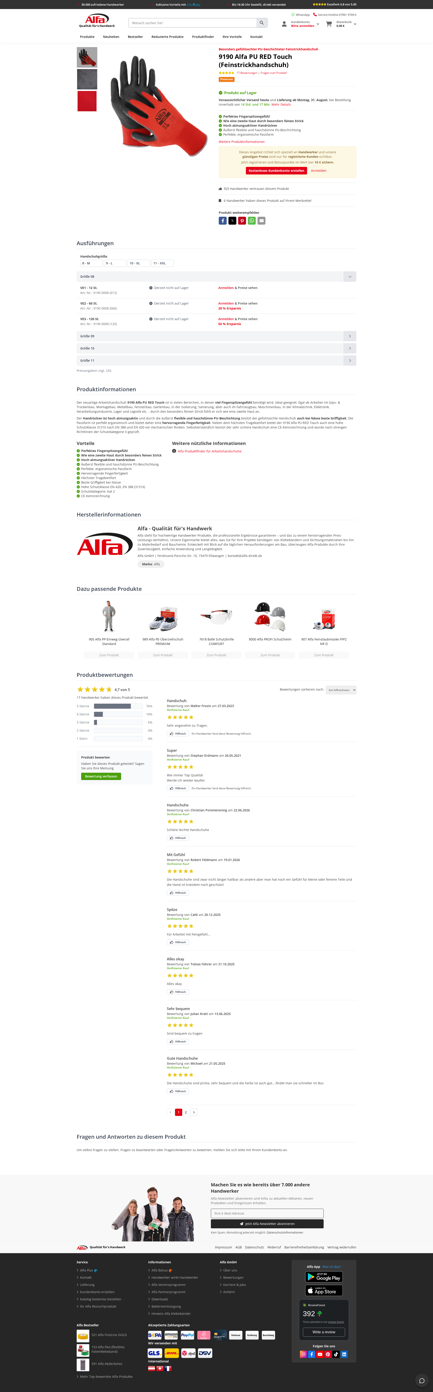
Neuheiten (111, 37)
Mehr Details (281, 104)
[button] (223, 221)
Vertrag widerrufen (341, 1247)
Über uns (230, 1270)
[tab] (216, 276)
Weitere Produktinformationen (242, 142)
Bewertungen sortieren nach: (302, 689)
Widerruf (274, 1247)
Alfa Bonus (160, 1270)
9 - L (109, 263)
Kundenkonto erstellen (97, 1292)
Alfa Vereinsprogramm (169, 1285)
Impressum (223, 1247)
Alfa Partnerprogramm (169, 1292)
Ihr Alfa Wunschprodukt (98, 1306)
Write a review (324, 1332)
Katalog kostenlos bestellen (100, 1299)
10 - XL (135, 263)
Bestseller (135, 37)
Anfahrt (229, 1292)
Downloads (160, 1299)
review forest (336, 1322)
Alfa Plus (86, 1270)
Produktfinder (203, 37)
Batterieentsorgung (166, 1306)
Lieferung (87, 1285)
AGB (238, 1247)
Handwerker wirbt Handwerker (175, 1277)
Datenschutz (254, 1247)
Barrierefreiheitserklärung (304, 1247)
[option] (109, 629)
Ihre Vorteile (232, 37)
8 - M (86, 263)
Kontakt (256, 37)
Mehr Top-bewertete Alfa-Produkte (106, 1376)
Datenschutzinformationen (285, 1232)
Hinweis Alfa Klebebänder (171, 1313)
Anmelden (319, 170)
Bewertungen (233, 1277)
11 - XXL (159, 263)
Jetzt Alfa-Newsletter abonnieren (270, 1224)
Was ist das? (331, 1266)
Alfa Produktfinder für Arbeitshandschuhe (210, 451)
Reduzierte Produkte (168, 37)
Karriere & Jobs (234, 1285)
